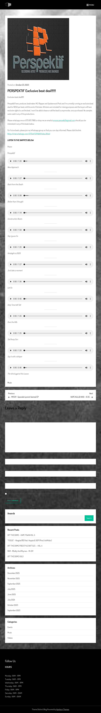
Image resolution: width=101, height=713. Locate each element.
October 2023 (13, 605)
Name (8, 457)
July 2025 (11, 589)
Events (10, 627)
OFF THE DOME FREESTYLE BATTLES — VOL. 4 (25, 545)
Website (8, 481)
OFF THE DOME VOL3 (15, 556)
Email (7, 469)
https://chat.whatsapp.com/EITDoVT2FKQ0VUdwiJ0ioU (29, 133)
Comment (9, 420)
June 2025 (12, 594)
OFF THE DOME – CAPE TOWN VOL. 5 (21, 535)
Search (11, 513)
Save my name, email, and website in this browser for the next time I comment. (37, 493)
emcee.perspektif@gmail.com (64, 120)
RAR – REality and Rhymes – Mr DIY (20, 551)
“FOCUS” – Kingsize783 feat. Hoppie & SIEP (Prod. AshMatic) (30, 540)
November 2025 (14, 578)
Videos (10, 638)
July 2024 (11, 599)
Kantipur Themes (62, 709)
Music (10, 382)
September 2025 (14, 583)
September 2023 (14, 610)
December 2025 (14, 573)
